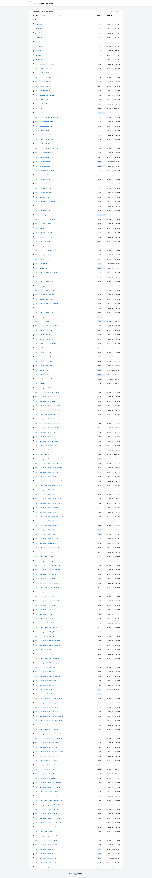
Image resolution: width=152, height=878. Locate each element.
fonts (37, 4)
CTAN (32, 4)
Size (98, 15)
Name (37, 15)
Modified (110, 15)
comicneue (44, 4)
